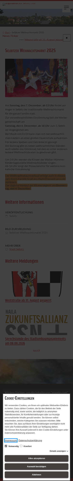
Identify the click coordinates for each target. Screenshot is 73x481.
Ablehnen (36, 475)
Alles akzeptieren (36, 458)
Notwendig (13, 446)
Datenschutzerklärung (30, 440)
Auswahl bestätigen (36, 466)
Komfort (27, 446)
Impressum (11, 440)
